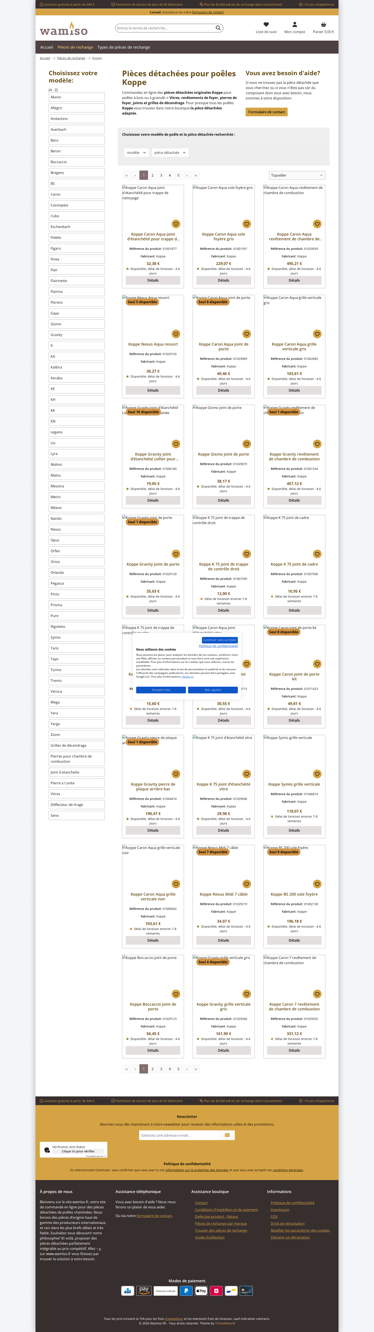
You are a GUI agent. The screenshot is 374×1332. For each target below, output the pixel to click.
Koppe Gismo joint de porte (223, 454)
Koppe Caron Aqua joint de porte (223, 346)
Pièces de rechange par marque (221, 1223)
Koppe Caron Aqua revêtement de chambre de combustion (294, 236)
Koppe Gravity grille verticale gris (224, 1006)
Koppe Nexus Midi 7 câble (224, 894)
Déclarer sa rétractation (290, 1237)
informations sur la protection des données (197, 1170)
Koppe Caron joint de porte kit (294, 676)
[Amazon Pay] (144, 1291)
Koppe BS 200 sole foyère (294, 894)
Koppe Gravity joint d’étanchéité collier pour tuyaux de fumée (153, 456)
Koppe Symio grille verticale (294, 784)
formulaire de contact (208, 12)
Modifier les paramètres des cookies (300, 1230)
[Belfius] (216, 1291)
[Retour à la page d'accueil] (63, 28)
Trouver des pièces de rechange (221, 1230)
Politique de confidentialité (292, 1202)
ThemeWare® (225, 1323)
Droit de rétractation (288, 1223)
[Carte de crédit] (246, 1291)
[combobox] (164, 28)
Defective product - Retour (216, 1216)
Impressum (280, 1209)
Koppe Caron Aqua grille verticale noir (153, 896)
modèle (133, 152)
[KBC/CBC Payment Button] (127, 1291)
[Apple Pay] (201, 1291)
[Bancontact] (231, 1291)
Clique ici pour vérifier (78, 1151)
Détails (153, 280)
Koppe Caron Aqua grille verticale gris (294, 346)
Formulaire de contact (266, 112)
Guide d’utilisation (210, 1237)
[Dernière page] (195, 175)
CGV (274, 1216)
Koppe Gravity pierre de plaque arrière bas (153, 786)
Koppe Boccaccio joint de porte (153, 1006)
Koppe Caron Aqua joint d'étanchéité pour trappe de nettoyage (153, 236)
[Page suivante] (187, 175)
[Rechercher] (218, 28)
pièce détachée (167, 152)
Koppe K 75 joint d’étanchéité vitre (223, 786)
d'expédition (174, 1319)
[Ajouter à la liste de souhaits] (176, 224)
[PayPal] (186, 1291)
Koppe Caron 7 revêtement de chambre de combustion (294, 1006)
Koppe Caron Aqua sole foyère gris (223, 236)
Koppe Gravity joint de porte (153, 564)
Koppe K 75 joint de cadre (294, 564)
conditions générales (288, 1170)
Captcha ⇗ (96, 1156)
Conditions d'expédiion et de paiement (226, 1209)
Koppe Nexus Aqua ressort (153, 344)
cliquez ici (187, 676)
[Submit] (227, 1135)
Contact (201, 1202)
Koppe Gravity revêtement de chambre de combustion (294, 456)
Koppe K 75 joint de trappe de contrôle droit (223, 566)
